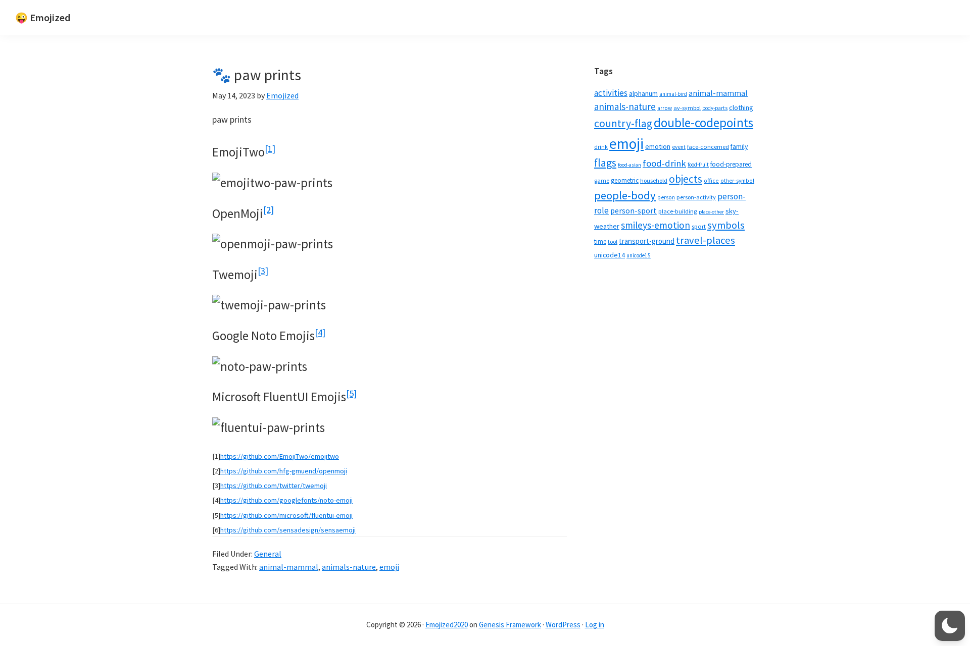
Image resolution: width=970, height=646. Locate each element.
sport (699, 226)
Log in (594, 624)
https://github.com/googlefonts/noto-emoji (286, 500)
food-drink (664, 163)
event (679, 146)
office (711, 180)
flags (605, 163)
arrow (664, 108)
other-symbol (737, 180)
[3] (263, 271)
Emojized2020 (446, 624)
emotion (657, 146)
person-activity (696, 197)
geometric (625, 180)
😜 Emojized (42, 17)
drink (601, 146)
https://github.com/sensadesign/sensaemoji (288, 529)
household (653, 180)
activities (610, 92)
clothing (741, 107)
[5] (351, 393)
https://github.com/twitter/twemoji (273, 485)
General (267, 554)
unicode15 (638, 255)
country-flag (623, 123)
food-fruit (698, 164)
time (600, 241)
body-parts (715, 108)
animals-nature (349, 567)
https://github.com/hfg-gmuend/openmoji (283, 470)
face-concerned (708, 146)
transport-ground (646, 241)
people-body (625, 195)
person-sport (633, 210)
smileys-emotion (655, 225)
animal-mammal (288, 567)
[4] (320, 332)
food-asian (629, 165)
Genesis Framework (510, 624)
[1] (270, 148)
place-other (711, 211)
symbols (726, 225)
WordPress (563, 624)
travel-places (705, 240)
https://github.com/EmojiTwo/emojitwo (279, 456)
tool (612, 241)
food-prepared (731, 164)
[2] (268, 210)
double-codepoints (703, 123)
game (601, 180)
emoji (389, 567)
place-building (677, 211)
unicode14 (609, 255)
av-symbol (687, 108)
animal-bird (673, 93)
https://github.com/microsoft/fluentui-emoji (286, 515)
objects (685, 179)
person (666, 197)
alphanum (643, 93)
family (739, 146)
